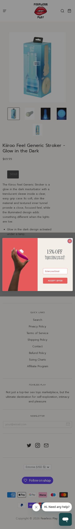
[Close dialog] (70, 241)
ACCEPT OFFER (55, 280)
